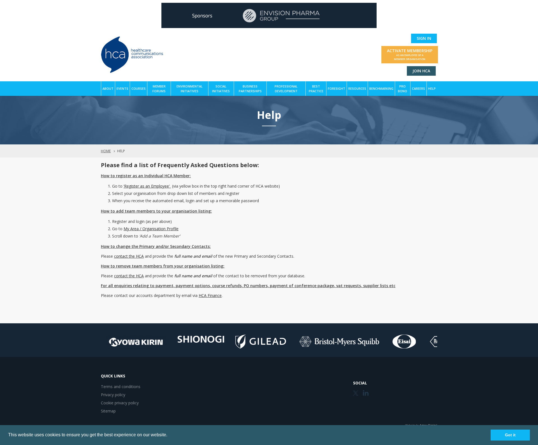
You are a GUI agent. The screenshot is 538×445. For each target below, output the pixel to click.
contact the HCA (129, 256)
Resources (357, 88)
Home (106, 151)
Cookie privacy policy (120, 402)
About (108, 88)
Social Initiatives (221, 88)
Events (122, 88)
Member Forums (159, 88)
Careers (418, 88)
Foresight (336, 88)
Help (432, 88)
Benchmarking (381, 88)
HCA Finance (210, 295)
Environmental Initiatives (190, 88)
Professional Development (286, 88)
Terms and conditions (120, 386)
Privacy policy (113, 394)
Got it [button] (510, 435)
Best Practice (316, 88)
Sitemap (108, 411)
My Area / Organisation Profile (151, 228)
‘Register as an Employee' (147, 186)
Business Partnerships (250, 88)
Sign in (424, 38)
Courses (138, 88)
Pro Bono (402, 88)
